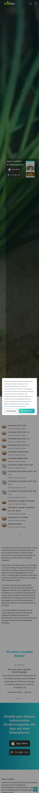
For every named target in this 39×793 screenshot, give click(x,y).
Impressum (23, 406)
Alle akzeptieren (26, 411)
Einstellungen (11, 411)
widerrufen (29, 401)
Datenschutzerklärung (10, 406)
